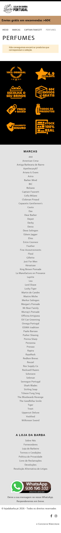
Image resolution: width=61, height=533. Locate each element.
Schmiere (30, 374)
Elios (30, 238)
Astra (30, 176)
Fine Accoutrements (30, 250)
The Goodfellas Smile (31, 401)
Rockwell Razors (30, 370)
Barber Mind (30, 180)
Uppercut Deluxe (30, 412)
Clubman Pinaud (30, 199)
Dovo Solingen (30, 230)
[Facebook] (51, 516)
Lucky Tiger (30, 288)
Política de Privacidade (30, 456)
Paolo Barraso (30, 331)
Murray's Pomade (30, 312)
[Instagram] (56, 516)
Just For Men (30, 261)
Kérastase (31, 265)
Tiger (30, 405)
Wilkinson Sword (30, 420)
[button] (56, 11)
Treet (30, 408)
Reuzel (30, 362)
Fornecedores (31, 444)
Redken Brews (30, 358)
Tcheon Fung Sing (30, 393)
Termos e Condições (30, 452)
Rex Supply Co (30, 366)
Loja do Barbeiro (30, 448)
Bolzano (31, 188)
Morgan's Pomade (30, 304)
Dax (31, 211)
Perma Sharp (30, 339)
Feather (31, 246)
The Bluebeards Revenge (30, 397)
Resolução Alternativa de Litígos (30, 469)
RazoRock (30, 354)
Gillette (30, 257)
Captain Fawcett (33, 30)
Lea (30, 281)
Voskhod (30, 416)
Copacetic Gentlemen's (30, 203)
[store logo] (15, 8)
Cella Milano (30, 195)
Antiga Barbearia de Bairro (30, 164)
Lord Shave (30, 285)
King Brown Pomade (30, 269)
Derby (30, 223)
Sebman (30, 377)
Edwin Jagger (30, 234)
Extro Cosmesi (30, 242)
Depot (30, 219)
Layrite (30, 277)
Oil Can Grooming (30, 319)
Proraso (30, 346)
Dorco (30, 226)
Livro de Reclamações (30, 460)
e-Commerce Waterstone (47, 524)
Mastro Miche (30, 296)
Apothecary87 (30, 168)
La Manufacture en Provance (30, 273)
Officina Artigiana (30, 316)
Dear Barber (30, 215)
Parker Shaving (30, 335)
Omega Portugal (30, 323)
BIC (30, 184)
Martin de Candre (30, 292)
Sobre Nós (30, 440)
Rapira (30, 350)
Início (5, 30)
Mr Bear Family (31, 308)
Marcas (16, 30)
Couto (30, 207)
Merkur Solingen (30, 300)
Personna (30, 343)
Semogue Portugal (30, 381)
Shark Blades (30, 385)
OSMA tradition (30, 327)
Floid (30, 254)
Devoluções (30, 464)
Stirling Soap (30, 389)
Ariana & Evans (30, 172)
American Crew (30, 161)
